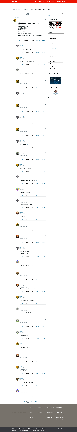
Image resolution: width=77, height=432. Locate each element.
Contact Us (40, 407)
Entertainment (53, 45)
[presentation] (48, 80)
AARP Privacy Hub (15, 428)
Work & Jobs (52, 68)
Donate (31, 409)
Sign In (49, 102)
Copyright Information (15, 430)
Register (49, 100)
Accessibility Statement (29, 428)
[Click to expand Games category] (49, 36)
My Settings (52, 6)
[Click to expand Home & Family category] (49, 56)
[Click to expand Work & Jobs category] (49, 68)
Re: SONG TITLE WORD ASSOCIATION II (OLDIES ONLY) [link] (42, 9)
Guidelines (56, 6)
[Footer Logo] (19, 407)
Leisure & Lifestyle (55, 51)
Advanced (62, 15)
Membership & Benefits (38, 1)
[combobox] (56, 14)
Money (51, 58)
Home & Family (53, 56)
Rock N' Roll (31, 9)
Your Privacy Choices (40, 430)
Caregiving (52, 43)
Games (51, 36)
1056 (24, 14)
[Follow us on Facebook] (55, 429)
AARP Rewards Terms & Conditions (40, 428)
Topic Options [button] (17, 17)
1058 (31, 14)
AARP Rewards (53, 38)
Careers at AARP (50, 409)
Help (59, 6)
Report (38, 40)
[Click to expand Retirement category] (49, 61)
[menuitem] (13, 4)
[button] (63, 4)
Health (51, 54)
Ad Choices (34, 430)
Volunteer (31, 412)
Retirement (52, 61)
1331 (36, 14)
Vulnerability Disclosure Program (25, 430)
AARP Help (52, 41)
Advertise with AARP (50, 407)
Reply (43, 40)
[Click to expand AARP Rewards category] (49, 38)
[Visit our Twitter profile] (58, 429)
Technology (52, 63)
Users (49, 15)
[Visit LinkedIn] (64, 429)
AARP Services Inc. (50, 417)
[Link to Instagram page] (61, 429)
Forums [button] (62, 6)
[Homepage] (14, 1)
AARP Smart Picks (45, 1)
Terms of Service (21, 428)
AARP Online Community (17, 9)
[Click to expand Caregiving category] (49, 43)
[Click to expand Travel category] (49, 66)
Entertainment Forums (25, 9)
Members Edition (51, 1)
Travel (51, 66)
